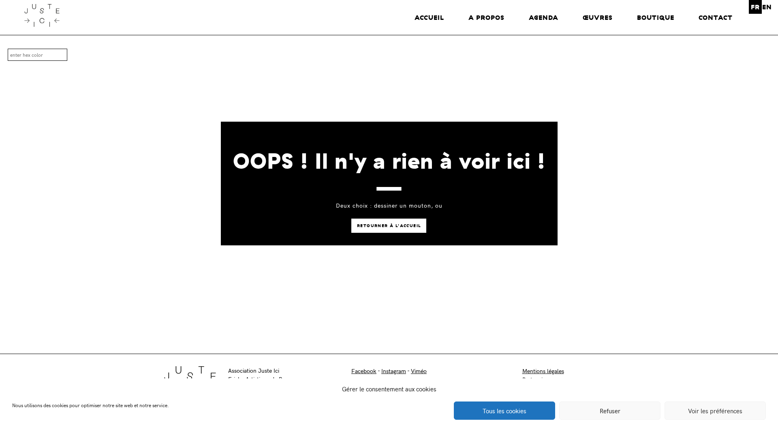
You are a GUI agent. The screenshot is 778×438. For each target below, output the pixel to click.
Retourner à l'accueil (389, 225)
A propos (486, 17)
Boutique (655, 17)
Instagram (393, 371)
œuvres (598, 17)
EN (767, 7)
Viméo (419, 371)
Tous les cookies (504, 411)
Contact (716, 17)
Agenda (543, 17)
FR (755, 7)
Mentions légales (543, 371)
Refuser (610, 411)
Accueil (429, 17)
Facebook (363, 371)
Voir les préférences (715, 411)
